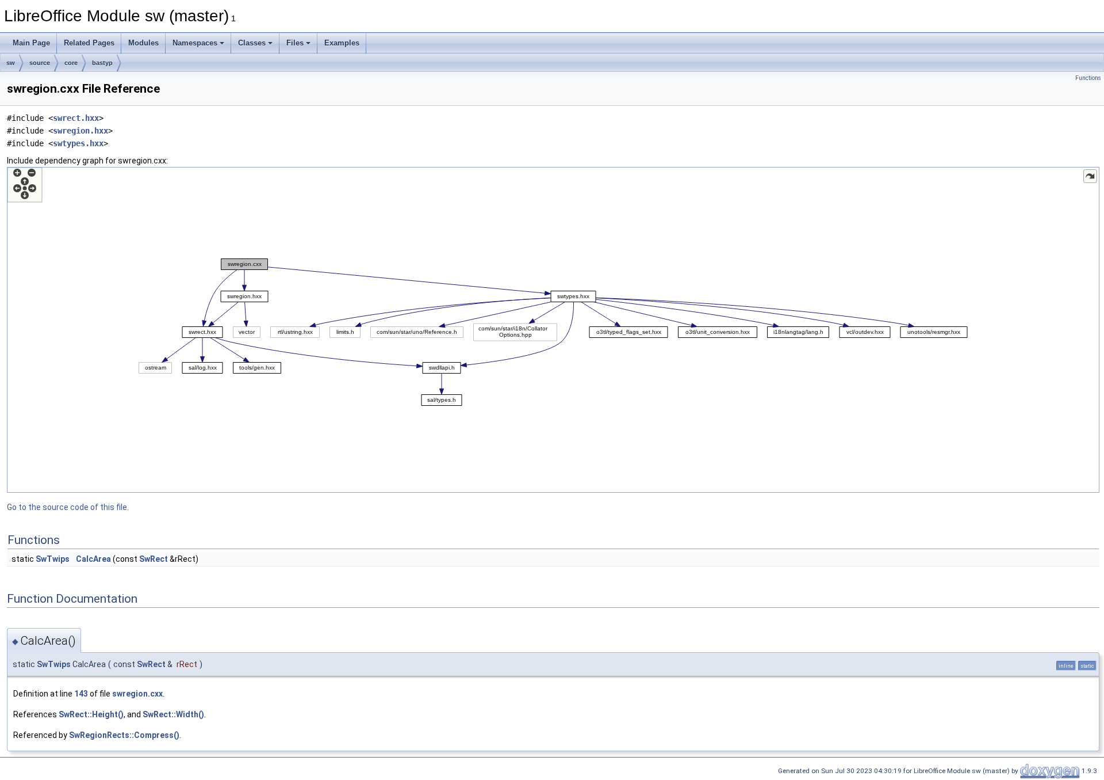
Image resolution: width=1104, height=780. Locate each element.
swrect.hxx (76, 118)
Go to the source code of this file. (68, 507)
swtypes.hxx (78, 143)
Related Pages (89, 43)
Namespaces (194, 43)
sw (10, 62)
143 (81, 693)
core (71, 62)
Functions (1088, 78)
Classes (252, 43)
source (39, 62)
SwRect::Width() (173, 714)
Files (295, 43)
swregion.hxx (80, 130)
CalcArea (93, 559)
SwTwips (53, 559)
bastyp (102, 62)
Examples (341, 43)
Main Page (31, 43)
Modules (143, 43)
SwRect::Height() (91, 714)
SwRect (153, 559)
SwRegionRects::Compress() (124, 735)
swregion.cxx (137, 693)
